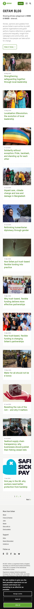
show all (14, 18)
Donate (21, 3)
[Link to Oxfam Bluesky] (19, 553)
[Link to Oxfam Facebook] (11, 553)
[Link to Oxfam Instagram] (7, 553)
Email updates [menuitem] (7, 529)
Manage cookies (17, 593)
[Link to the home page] (7, 3)
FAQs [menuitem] (4, 538)
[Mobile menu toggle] (27, 3)
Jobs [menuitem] (4, 520)
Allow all (17, 605)
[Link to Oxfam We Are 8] (4, 553)
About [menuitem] (4, 515)
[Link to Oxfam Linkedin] (15, 554)
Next (28, 500)
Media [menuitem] (4, 523)
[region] (17, 592)
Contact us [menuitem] (6, 544)
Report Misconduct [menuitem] (8, 541)
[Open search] (30, 3)
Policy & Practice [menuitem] (7, 517)
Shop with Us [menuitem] (6, 526)
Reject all (17, 599)
